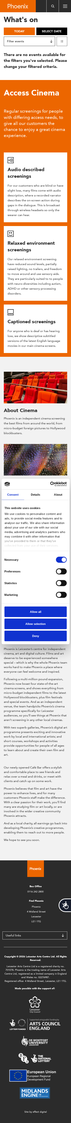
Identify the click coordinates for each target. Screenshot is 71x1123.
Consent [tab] (13, 494)
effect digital (40, 1111)
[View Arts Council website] (34, 1024)
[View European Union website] (34, 1075)
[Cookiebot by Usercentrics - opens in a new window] (50, 484)
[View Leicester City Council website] (35, 1004)
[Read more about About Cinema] (35, 387)
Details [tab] (35, 494)
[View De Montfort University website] (35, 1041)
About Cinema (20, 410)
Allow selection (35, 623)
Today (19, 31)
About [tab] (58, 494)
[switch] (61, 571)
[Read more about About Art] (35, 460)
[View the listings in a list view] (62, 41)
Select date (52, 31)
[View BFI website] (34, 1058)
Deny (35, 635)
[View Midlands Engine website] (35, 1092)
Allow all (35, 611)
